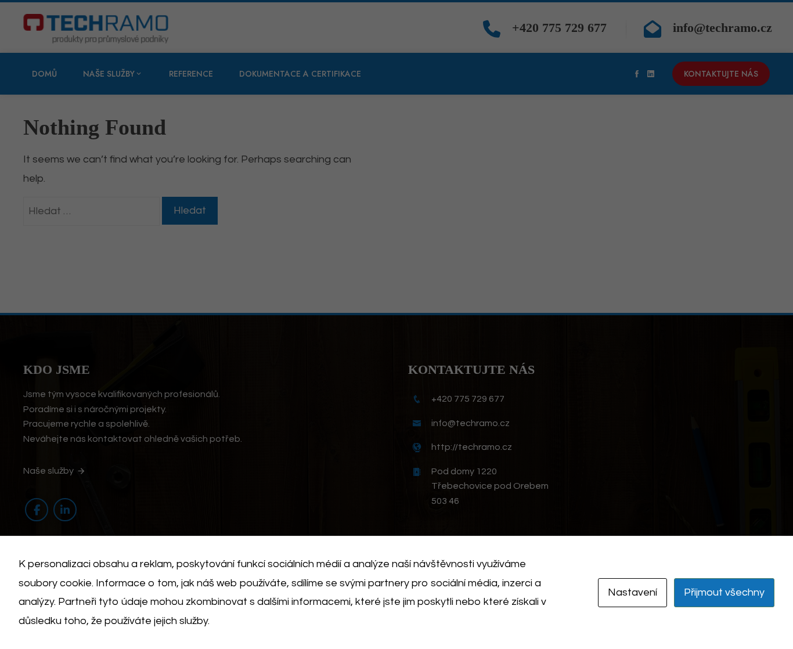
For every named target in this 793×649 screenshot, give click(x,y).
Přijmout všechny (724, 592)
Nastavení (632, 592)
